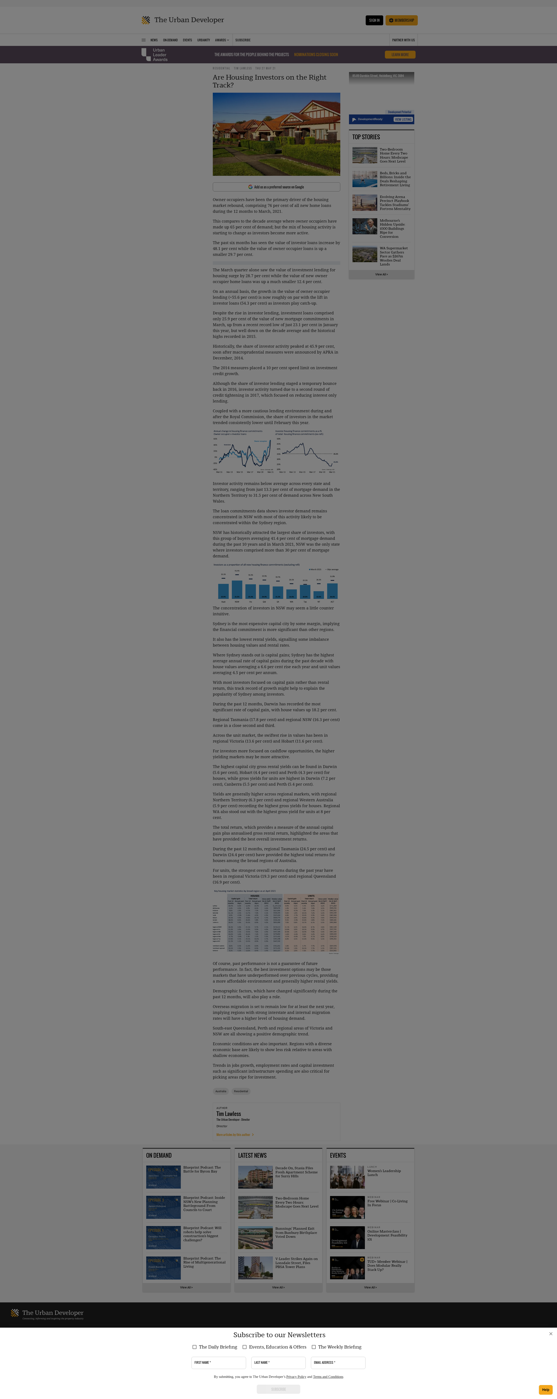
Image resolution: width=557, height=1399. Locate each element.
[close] (551, 1333)
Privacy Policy (296, 1377)
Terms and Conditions (328, 1377)
